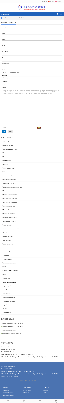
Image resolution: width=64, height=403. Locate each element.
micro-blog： (5, 63)
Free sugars (6, 141)
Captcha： (5, 125)
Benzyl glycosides (8, 244)
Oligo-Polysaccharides (9, 168)
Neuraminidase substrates (10, 198)
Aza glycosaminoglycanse (9, 282)
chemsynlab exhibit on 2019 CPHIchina (12, 323)
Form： (4, 45)
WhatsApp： (5, 51)
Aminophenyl (6, 251)
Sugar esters (6, 293)
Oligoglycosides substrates (10, 217)
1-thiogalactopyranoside (9, 263)
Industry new (26, 392)
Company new (27, 390)
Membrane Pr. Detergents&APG (11, 229)
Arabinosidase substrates (10, 202)
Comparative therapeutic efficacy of (11, 333)
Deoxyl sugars (7, 153)
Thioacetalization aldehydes (10, 270)
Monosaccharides (8, 145)
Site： (3, 69)
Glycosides (5, 232)
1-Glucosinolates (7, 259)
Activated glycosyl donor (9, 297)
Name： (4, 27)
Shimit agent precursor (9, 301)
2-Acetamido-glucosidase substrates (12, 187)
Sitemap (16, 376)
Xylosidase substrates (9, 206)
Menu (40, 402)
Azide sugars (6, 278)
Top (56, 402)
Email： (4, 39)
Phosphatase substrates (9, 221)
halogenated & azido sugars (10, 149)
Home (11, 18)
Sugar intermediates (8, 305)
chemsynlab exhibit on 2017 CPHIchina (12, 337)
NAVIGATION (5, 14)
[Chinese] (51, 1)
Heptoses (5, 164)
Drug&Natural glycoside (9, 308)
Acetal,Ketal (6, 289)
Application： (5, 81)
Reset (10, 131)
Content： (4, 87)
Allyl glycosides (7, 240)
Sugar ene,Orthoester (8, 286)
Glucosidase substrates (9, 179)
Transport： (5, 75)
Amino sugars (7, 160)
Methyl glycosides (8, 236)
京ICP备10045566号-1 (7, 376)
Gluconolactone (7, 248)
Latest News (27, 387)
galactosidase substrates (9, 183)
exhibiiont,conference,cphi (9, 330)
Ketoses (5, 156)
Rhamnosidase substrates (10, 210)
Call (24, 402)
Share (8, 402)
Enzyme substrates (8, 175)
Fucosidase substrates (9, 213)
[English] (58, 1)
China (4, 72)
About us (46, 387)
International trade (14, 72)
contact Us (46, 392)
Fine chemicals (7, 312)
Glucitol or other (7, 172)
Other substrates (7, 225)
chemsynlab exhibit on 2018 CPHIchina (12, 326)
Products (5, 387)
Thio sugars (6, 255)
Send (4, 131)
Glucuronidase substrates (10, 194)
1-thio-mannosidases (8, 267)
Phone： (4, 33)
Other (4, 274)
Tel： (3, 57)
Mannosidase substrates (9, 191)
